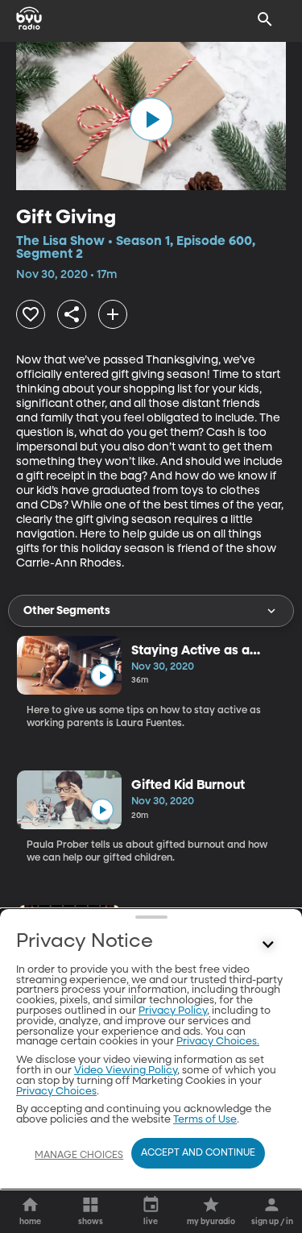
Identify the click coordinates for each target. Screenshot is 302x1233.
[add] (112, 314)
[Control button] (268, 945)
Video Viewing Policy (125, 1070)
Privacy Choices (56, 1091)
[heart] (30, 314)
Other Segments (66, 610)
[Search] (265, 19)
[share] (71, 314)
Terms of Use (205, 1120)
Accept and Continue (198, 1153)
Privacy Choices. (217, 1041)
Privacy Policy (173, 1011)
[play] (151, 119)
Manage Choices (79, 1155)
